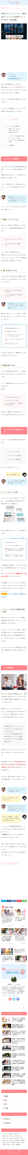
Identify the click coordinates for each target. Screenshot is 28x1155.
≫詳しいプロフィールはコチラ (10, 995)
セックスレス (5, 863)
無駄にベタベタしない (14, 128)
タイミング (6, 1138)
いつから (5, 1133)
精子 (13, 1144)
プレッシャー (20, 1138)
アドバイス (18, 1133)
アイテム (11, 1133)
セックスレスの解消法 (13, 126)
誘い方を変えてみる (14, 130)
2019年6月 (7, 1123)
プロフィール (6, 1140)
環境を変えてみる (13, 132)
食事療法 (18, 1144)
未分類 (6, 1108)
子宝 (9, 1142)
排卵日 (19, 1142)
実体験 (16, 863)
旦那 (5, 1144)
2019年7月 (7, 1119)
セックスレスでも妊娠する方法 (15, 136)
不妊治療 (17, 1140)
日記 (6, 1104)
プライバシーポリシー (11, 1151)
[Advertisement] (14, 56)
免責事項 (19, 1151)
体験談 (6, 1096)
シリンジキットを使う (14, 138)
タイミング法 (13, 1138)
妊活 (11, 863)
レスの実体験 (10, 145)
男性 (9, 1144)
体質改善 (23, 1140)
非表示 (15, 119)
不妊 (12, 1140)
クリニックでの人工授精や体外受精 (17, 141)
